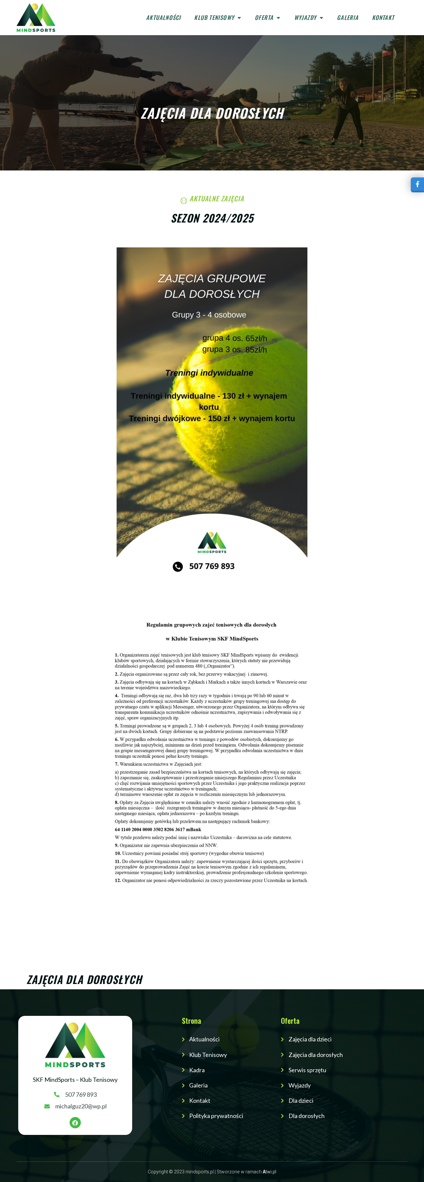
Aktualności (163, 17)
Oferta (264, 17)
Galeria (347, 17)
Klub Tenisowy (214, 17)
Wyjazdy (305, 17)
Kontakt (383, 17)
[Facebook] (75, 1122)
